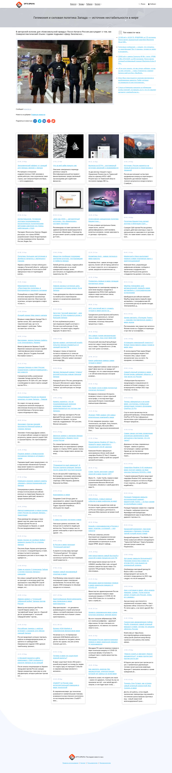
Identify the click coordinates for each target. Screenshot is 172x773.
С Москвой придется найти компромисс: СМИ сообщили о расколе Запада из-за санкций (30, 660)
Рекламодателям (105, 763)
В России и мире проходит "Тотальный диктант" (64, 546)
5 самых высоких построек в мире (67, 520)
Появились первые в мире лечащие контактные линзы (103, 282)
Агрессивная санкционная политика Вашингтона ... (103, 220)
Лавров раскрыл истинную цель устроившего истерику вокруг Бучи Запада (67, 288)
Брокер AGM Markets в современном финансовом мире (66, 630)
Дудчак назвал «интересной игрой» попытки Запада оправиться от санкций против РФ (68, 345)
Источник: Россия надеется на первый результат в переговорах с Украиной (138, 168)
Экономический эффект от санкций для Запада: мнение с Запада (32, 167)
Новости (73, 4)
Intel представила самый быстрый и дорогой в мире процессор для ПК (103, 557)
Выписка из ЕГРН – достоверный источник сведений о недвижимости (103, 167)
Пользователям (92, 763)
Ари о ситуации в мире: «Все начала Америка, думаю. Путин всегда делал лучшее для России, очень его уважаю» (139, 593)
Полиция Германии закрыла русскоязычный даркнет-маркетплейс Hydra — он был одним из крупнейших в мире (139, 500)
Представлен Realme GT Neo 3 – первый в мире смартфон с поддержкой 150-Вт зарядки (102, 444)
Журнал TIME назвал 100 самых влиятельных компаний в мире (102, 416)
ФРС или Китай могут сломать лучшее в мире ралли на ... (101, 309)
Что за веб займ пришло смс (65, 166)
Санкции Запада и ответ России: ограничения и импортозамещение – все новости (33, 369)
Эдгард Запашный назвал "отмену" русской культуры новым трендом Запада (67, 374)
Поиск (143, 4)
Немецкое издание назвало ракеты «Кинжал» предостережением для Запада (32, 483)
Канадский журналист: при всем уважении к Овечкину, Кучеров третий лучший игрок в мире (137, 531)
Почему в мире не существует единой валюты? (65, 657)
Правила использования (70, 763)
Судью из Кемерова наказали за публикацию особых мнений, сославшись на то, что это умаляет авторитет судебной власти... (137, 90)
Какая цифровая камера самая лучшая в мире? (101, 362)
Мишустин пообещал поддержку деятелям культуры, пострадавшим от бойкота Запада (68, 258)
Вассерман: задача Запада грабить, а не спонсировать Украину (33, 341)
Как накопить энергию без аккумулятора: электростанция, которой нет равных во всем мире (102, 671)
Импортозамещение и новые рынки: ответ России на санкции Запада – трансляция (33, 512)
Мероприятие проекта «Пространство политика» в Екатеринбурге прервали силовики (32, 288)
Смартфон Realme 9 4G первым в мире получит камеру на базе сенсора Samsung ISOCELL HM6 (138, 470)
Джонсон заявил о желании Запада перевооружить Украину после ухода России (68, 438)
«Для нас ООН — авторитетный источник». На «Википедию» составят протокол (66, 221)
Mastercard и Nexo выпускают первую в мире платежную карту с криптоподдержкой (138, 258)
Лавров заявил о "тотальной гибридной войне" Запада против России (31, 601)
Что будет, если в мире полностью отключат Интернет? (102, 389)
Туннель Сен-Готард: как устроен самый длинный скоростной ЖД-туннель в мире (137, 685)
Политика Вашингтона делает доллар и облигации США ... (136, 222)
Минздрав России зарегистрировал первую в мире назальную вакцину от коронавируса (103, 642)
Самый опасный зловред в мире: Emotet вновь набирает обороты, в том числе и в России (138, 374)
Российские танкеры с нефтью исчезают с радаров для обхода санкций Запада (31, 631)
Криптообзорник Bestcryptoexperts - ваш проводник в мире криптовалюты (67, 601)
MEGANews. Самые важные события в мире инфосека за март (102, 500)
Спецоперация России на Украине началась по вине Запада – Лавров (32, 398)
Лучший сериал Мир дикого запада (32, 315)
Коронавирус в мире (61, 495)
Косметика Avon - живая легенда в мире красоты (102, 257)
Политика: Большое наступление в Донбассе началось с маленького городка (32, 258)
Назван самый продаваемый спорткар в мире (65, 573)
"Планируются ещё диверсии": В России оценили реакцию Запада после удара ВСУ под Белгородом (67, 467)
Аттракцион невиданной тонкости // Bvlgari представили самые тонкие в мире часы (139, 345)
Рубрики (89, 4)
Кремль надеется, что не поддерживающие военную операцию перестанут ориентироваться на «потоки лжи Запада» (67, 406)
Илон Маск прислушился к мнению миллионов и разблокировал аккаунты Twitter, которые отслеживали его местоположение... (136, 80)
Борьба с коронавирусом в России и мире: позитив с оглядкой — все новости (103, 528)
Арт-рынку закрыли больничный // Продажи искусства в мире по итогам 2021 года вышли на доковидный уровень (138, 561)
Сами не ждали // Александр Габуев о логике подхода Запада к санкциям (33, 571)
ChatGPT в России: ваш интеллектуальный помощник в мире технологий (66, 685)
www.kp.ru (27, 109)
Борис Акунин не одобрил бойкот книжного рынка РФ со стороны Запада (31, 542)
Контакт (97, 4)
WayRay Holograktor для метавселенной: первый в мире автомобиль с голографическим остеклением (137, 289)
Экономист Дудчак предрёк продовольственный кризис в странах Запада (30, 426)
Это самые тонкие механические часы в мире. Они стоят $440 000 (102, 337)
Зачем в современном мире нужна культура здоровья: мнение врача (102, 613)
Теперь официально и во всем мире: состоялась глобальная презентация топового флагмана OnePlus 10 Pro (137, 405)
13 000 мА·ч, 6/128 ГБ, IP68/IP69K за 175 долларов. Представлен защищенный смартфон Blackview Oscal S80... (137, 40)
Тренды (81, 4)
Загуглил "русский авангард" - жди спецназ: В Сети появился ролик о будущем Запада (67, 315)
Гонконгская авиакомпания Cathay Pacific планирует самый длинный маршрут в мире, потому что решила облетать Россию (139, 625)
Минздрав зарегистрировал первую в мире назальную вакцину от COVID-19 (103, 585)
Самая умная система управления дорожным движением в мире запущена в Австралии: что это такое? (138, 436)
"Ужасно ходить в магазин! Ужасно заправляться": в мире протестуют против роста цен (138, 656)
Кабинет (153, 4)
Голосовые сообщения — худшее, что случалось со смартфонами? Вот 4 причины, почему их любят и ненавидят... (137, 49)
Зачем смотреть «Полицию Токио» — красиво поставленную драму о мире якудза (138, 320)
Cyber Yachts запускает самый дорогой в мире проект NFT (101, 473)
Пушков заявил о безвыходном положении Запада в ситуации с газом (31, 456)
